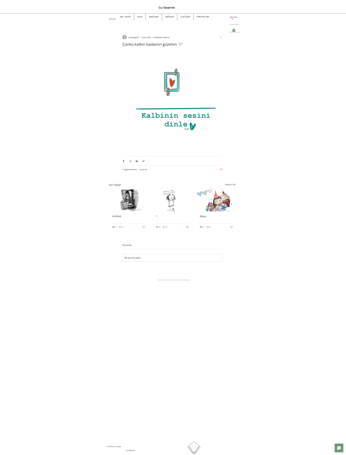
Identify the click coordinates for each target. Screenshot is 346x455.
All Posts (112, 19)
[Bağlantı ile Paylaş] (143, 161)
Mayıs (203, 216)
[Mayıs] (216, 200)
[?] (172, 200)
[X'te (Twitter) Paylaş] (130, 161)
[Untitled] (128, 200)
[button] (233, 30)
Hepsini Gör (230, 184)
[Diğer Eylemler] (220, 37)
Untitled (116, 216)
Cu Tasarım (130, 450)
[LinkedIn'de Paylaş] (137, 161)
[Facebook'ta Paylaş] (123, 161)
